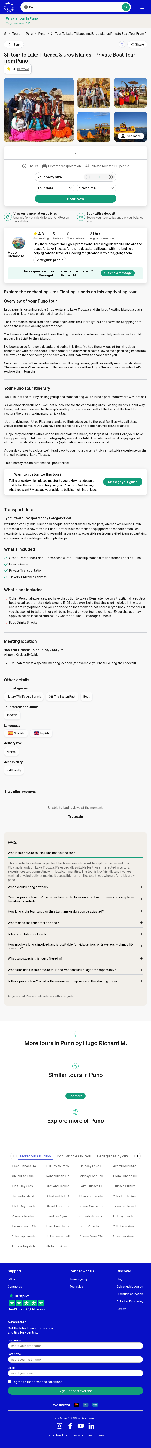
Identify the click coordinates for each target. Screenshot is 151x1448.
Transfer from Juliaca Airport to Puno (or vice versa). (127, 1206)
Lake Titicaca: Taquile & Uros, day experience (26, 1166)
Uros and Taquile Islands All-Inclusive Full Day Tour (60, 1186)
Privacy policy (77, 1435)
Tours (16, 33)
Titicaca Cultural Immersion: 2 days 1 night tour (127, 1186)
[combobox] (96, 188)
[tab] (35, 1156)
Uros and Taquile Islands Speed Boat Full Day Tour (93, 1196)
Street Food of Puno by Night (60, 1206)
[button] (39, 110)
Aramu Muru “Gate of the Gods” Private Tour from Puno (93, 1236)
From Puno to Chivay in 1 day (26, 1226)
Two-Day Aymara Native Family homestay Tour (60, 1216)
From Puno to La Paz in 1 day (60, 1226)
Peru (29, 33)
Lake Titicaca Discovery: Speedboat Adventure (93, 1186)
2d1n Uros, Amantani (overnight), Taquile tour (127, 1226)
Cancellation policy (95, 1435)
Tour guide (76, 1286)
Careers (121, 1309)
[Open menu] (142, 7)
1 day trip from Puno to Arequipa (26, 1236)
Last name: (14, 1354)
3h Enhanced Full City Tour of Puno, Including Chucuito (60, 1236)
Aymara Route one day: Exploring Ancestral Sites (26, 1216)
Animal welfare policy (130, 1301)
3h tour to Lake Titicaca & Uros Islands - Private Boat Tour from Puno (26, 1176)
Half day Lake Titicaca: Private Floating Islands (93, 1166)
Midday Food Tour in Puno (93, 1176)
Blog (119, 1279)
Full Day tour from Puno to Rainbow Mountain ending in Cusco (60, 1166)
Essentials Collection (130, 1294)
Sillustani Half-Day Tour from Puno (60, 1196)
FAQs (11, 1279)
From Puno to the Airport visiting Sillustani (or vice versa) (93, 1226)
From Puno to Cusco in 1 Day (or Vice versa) (127, 1176)
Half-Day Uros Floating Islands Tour (26, 1186)
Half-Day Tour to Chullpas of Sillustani (26, 1206)
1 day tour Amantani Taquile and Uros (127, 1236)
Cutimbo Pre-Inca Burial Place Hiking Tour (93, 1216)
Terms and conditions (57, 1435)
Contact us (15, 1286)
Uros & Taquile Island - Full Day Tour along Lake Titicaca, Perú (26, 1246)
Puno (41, 33)
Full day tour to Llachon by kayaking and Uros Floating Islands (127, 1216)
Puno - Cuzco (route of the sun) (93, 1206)
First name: (15, 1340)
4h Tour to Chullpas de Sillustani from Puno (60, 1246)
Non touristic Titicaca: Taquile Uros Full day (60, 1176)
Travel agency (78, 1279)
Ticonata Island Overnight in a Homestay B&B (26, 1196)
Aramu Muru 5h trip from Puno (127, 1166)
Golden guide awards (130, 1286)
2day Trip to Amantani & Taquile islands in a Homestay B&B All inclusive (127, 1196)
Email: (11, 1367)
